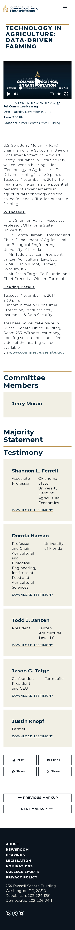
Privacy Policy (21, 877)
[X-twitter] (15, 913)
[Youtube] (21, 913)
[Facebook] (8, 913)
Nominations (19, 866)
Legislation (18, 861)
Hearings (15, 855)
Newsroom (17, 850)
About (12, 844)
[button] (20, 760)
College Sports (23, 872)
